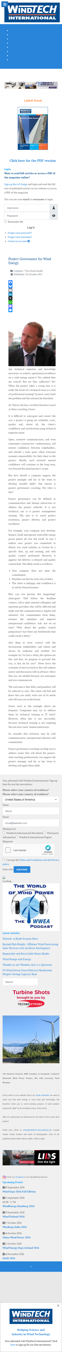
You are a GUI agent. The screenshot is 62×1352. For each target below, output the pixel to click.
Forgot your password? (20, 232)
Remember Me (15, 221)
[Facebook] (32, 282)
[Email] (32, 290)
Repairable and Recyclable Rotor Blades (26, 953)
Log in (31, 227)
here (13, 1344)
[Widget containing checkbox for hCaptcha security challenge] (29, 850)
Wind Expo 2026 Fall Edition (19, 1191)
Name (6, 804)
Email (6, 816)
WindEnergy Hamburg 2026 (18, 1206)
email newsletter (42, 1095)
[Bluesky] (32, 286)
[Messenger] (32, 310)
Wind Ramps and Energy (17, 959)
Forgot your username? (20, 237)
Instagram (20, 1177)
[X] (32, 298)
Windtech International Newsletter (24, 833)
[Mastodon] (32, 306)
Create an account (17, 241)
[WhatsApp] (32, 302)
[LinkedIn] (32, 294)
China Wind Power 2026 (16, 1237)
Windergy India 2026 (15, 1227)
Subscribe (8, 869)
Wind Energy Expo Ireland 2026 (21, 1247)
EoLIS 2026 (9, 1258)
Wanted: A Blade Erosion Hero (20, 938)
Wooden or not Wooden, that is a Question (27, 964)
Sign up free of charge (15, 184)
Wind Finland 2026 (14, 1216)
